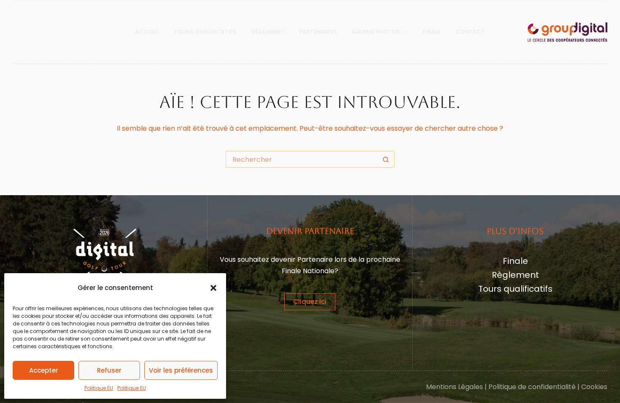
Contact (470, 32)
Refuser (109, 370)
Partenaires (318, 32)
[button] (213, 288)
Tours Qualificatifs (205, 32)
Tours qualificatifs (515, 289)
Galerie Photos (376, 32)
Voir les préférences (181, 370)
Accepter (43, 370)
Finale (432, 32)
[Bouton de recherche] (385, 159)
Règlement (515, 275)
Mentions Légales (454, 387)
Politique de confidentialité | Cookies (547, 387)
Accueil (147, 32)
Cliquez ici (309, 301)
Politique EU (98, 388)
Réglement (267, 32)
